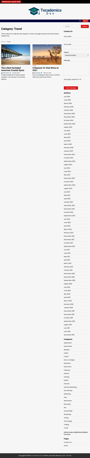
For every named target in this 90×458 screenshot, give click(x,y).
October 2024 (68, 158)
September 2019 (69, 321)
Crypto (66, 356)
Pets (65, 397)
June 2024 (67, 171)
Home (66, 446)
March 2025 (68, 144)
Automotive (68, 346)
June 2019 (67, 331)
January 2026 (68, 110)
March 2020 (68, 301)
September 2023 (69, 185)
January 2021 (68, 270)
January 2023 (68, 202)
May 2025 (67, 137)
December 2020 (69, 274)
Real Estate (68, 401)
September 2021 (69, 246)
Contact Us (68, 442)
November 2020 (69, 277)
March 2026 (68, 103)
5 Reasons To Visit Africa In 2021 (46, 69)
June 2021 (67, 253)
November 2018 (69, 335)
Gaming (66, 377)
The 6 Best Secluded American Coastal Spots (12, 69)
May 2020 (67, 294)
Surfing (66, 418)
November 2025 (69, 117)
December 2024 (69, 154)
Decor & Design (69, 360)
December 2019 (69, 311)
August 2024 (68, 165)
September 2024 (69, 161)
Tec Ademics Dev (37, 456)
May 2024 (67, 175)
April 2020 (67, 297)
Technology (68, 421)
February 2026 (68, 107)
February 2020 (68, 304)
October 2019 (68, 318)
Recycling (67, 404)
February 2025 (68, 148)
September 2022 (69, 216)
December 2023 (69, 178)
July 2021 (67, 250)
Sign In (85, 21)
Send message (71, 88)
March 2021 (67, 263)
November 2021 (69, 240)
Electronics (67, 367)
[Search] (80, 21)
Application (68, 343)
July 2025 (67, 131)
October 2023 (68, 182)
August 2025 (68, 127)
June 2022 (67, 222)
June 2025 (67, 134)
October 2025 (68, 120)
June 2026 (67, 100)
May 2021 (67, 257)
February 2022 (68, 233)
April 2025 (67, 141)
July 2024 (67, 168)
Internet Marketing (70, 387)
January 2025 (68, 151)
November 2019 (69, 314)
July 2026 (67, 97)
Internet (66, 384)
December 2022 (69, 205)
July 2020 (67, 287)
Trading (66, 425)
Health (66, 380)
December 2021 (69, 236)
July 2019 (67, 328)
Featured (67, 370)
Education (67, 363)
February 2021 (68, 267)
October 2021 (68, 243)
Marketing (67, 394)
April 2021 (67, 260)
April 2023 (67, 199)
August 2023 (68, 188)
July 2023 (67, 192)
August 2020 (68, 284)
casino (66, 353)
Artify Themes (66, 456)
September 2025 (69, 124)
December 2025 (69, 114)
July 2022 (67, 219)
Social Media (68, 411)
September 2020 (69, 280)
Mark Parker (5, 73)
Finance (66, 373)
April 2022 (67, 226)
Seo (65, 408)
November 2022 (69, 209)
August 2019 (68, 325)
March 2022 (68, 229)
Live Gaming (68, 390)
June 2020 (67, 291)
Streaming (67, 414)
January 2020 (68, 308)
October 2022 (68, 212)
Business (67, 350)
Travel (3, 65)
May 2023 (67, 195)
